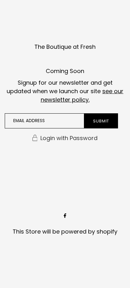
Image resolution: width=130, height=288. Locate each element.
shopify (107, 231)
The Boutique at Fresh (65, 47)
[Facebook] (65, 216)
